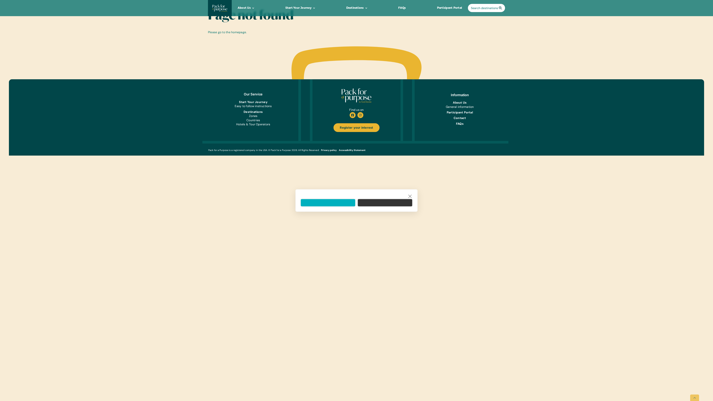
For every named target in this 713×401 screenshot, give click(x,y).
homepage (238, 32)
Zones (253, 116)
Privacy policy (329, 150)
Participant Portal (460, 112)
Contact (460, 118)
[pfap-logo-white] (356, 90)
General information (460, 107)
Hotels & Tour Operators (253, 124)
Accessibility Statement (352, 150)
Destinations (253, 112)
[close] (410, 196)
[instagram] (360, 115)
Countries (253, 120)
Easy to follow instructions (253, 106)
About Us (460, 103)
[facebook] (353, 115)
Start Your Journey (253, 102)
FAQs (460, 124)
